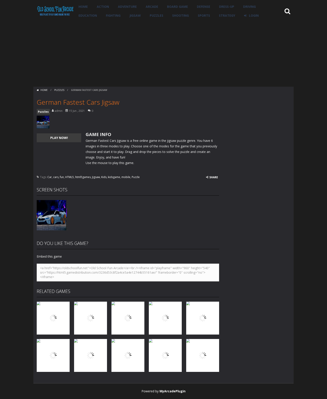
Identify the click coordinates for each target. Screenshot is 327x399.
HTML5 (69, 177)
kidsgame (114, 177)
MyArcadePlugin (172, 391)
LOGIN (254, 15)
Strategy (227, 15)
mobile (125, 177)
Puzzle (136, 177)
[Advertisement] (163, 53)
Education (88, 15)
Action (103, 6)
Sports (204, 15)
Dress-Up (226, 6)
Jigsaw (135, 15)
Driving (249, 6)
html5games (83, 177)
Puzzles (156, 15)
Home (83, 6)
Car (49, 177)
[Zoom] (52, 215)
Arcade (152, 6)
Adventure (127, 6)
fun (62, 177)
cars (56, 177)
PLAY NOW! (59, 138)
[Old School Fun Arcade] (55, 11)
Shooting (180, 15)
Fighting (113, 15)
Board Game (177, 6)
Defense (203, 6)
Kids (104, 177)
